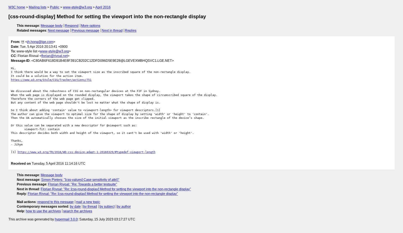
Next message (58, 30)
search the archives (77, 211)
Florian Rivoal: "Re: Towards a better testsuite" (82, 184)
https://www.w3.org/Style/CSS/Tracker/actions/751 (51, 79)
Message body (52, 25)
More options (90, 25)
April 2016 (103, 7)
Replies (130, 30)
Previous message (85, 30)
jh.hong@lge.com (40, 42)
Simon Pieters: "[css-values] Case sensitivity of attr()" (80, 179)
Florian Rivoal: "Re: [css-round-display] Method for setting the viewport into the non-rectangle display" (116, 189)
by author (124, 206)
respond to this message (55, 202)
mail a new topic (88, 202)
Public (54, 7)
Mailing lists (37, 7)
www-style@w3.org (77, 7)
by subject (107, 206)
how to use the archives (43, 211)
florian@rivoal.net (54, 56)
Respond (72, 25)
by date (75, 206)
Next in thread (112, 30)
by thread (90, 206)
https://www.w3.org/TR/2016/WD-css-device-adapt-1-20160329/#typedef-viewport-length (86, 152)
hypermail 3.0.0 (66, 219)
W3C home (16, 7)
